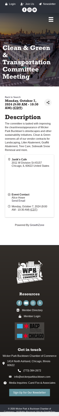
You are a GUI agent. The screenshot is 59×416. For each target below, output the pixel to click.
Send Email (18, 200)
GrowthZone (37, 225)
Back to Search (13, 97)
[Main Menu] (51, 19)
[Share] (48, 102)
